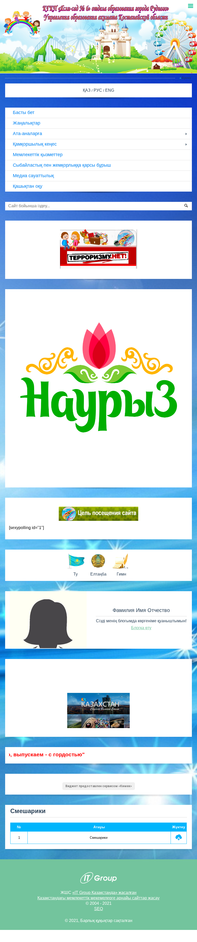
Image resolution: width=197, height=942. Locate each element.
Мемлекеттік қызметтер (38, 154)
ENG (109, 90)
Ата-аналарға (27, 133)
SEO (98, 909)
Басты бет (23, 112)
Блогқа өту (141, 628)
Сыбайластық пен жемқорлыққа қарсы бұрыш (62, 165)
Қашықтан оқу (27, 186)
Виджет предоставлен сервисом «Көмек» (98, 786)
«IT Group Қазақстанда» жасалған (104, 892)
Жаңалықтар (26, 123)
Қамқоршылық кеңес (35, 144)
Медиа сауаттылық (33, 175)
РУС (98, 90)
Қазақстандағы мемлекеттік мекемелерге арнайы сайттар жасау (98, 898)
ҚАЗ (87, 90)
